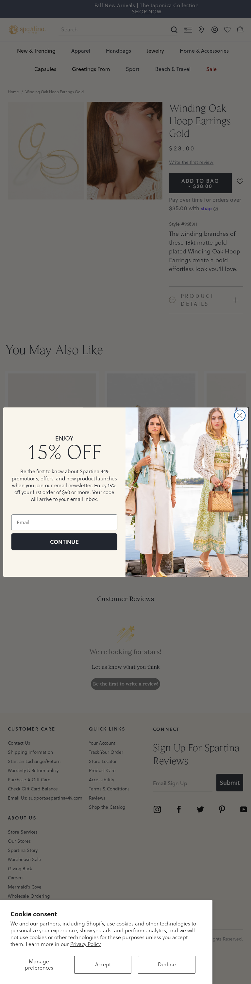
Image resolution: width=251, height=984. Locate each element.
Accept (103, 964)
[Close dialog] (239, 415)
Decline (167, 964)
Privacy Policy (85, 944)
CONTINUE (64, 541)
